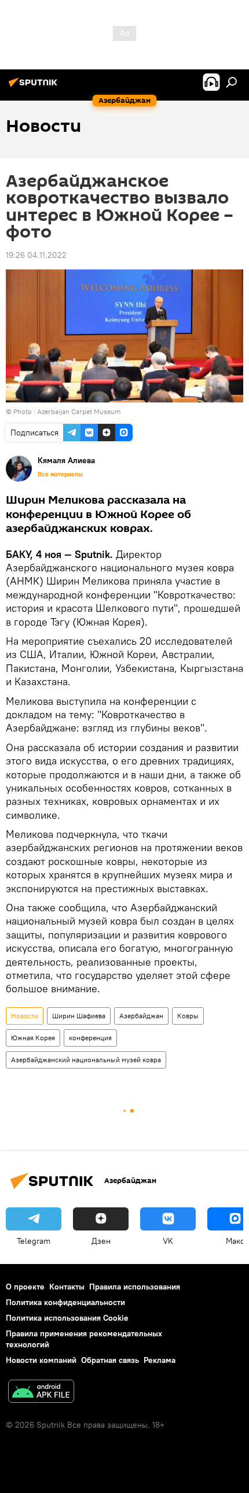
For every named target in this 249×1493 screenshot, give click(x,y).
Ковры (188, 1015)
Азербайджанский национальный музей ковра (86, 1059)
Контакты (67, 1286)
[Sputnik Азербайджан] (35, 87)
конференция (90, 1037)
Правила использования (134, 1286)
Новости (24, 1015)
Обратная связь (110, 1360)
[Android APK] (41, 1393)
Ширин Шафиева (78, 1015)
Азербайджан (141, 1015)
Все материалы (60, 474)
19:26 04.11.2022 (36, 255)
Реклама (159, 1360)
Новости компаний (41, 1360)
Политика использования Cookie (67, 1318)
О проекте (25, 1286)
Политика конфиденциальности (65, 1302)
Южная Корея (33, 1037)
